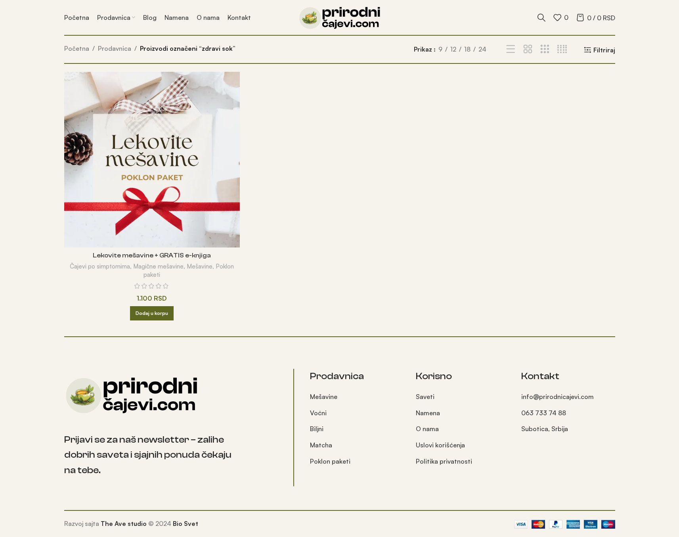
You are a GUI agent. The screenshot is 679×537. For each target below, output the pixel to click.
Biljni (316, 429)
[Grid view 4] (562, 49)
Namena (428, 413)
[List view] (510, 49)
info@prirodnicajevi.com (557, 397)
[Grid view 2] (528, 49)
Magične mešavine (158, 266)
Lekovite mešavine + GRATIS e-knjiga (152, 255)
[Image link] (131, 394)
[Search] (541, 17)
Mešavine (199, 266)
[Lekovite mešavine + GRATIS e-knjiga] (152, 159)
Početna (76, 48)
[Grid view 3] (545, 49)
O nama (427, 429)
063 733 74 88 (543, 413)
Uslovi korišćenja (440, 445)
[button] (152, 313)
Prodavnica (114, 48)
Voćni (318, 413)
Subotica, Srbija (544, 429)
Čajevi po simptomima (100, 266)
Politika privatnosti (444, 461)
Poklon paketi (330, 461)
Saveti (425, 397)
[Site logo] (339, 17)
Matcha (321, 445)
